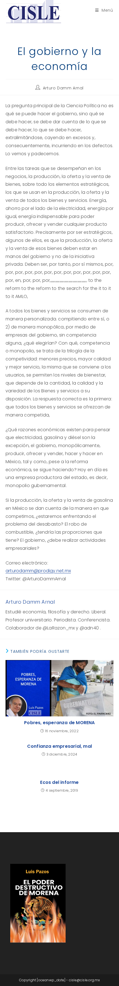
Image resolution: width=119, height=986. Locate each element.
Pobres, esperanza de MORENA (59, 723)
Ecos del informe (59, 782)
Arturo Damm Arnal (63, 88)
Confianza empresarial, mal (59, 746)
